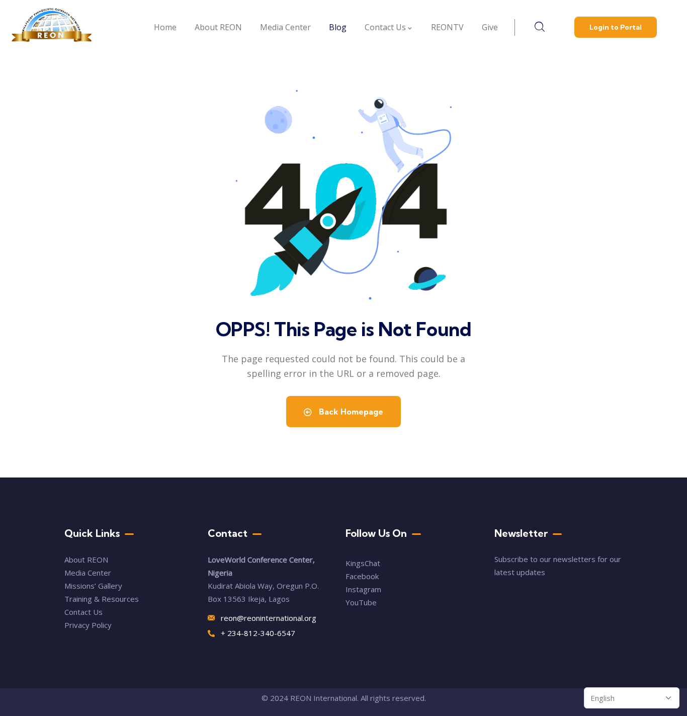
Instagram (363, 589)
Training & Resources (101, 599)
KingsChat (363, 563)
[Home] (52, 27)
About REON (86, 559)
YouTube (361, 602)
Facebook (362, 576)
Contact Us (84, 612)
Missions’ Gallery (93, 586)
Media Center (87, 573)
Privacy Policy (88, 625)
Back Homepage (350, 412)
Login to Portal (615, 27)
